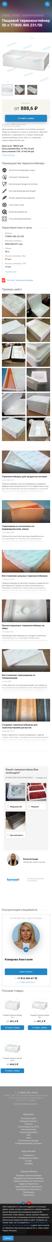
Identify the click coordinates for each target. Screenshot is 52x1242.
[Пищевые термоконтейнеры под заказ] (38, 330)
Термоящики (28, 1192)
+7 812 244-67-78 (27, 978)
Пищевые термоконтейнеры (32, 15)
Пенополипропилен (28, 1132)
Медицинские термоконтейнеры (28, 1178)
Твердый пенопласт (29, 1121)
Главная (6, 15)
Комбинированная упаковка (28, 1143)
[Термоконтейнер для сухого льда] (38, 380)
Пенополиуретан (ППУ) (28, 1127)
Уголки (28, 1161)
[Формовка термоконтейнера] (38, 305)
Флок (28, 1138)
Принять (8, 1238)
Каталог (16, 15)
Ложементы (28, 1155)
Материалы (28, 1114)
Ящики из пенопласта (28, 1184)
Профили (28, 1163)
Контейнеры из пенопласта (28, 1189)
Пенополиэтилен (28, 1129)
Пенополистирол (28, 1118)
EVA (28, 1135)
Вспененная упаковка (29, 1140)
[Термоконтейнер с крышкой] (13, 305)
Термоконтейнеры (28, 1171)
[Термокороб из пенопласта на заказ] (38, 404)
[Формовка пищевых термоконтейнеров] (13, 429)
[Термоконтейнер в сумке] (13, 355)
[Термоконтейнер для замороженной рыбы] (38, 429)
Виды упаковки (28, 1151)
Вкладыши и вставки (28, 1158)
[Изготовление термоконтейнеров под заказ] (13, 404)
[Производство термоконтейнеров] (38, 355)
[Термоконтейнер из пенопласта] (26, 60)
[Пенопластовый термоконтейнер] (13, 330)
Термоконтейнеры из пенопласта (28, 1181)
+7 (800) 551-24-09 (27, 1092)
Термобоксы (29, 1195)
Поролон (28, 1124)
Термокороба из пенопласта (28, 1186)
